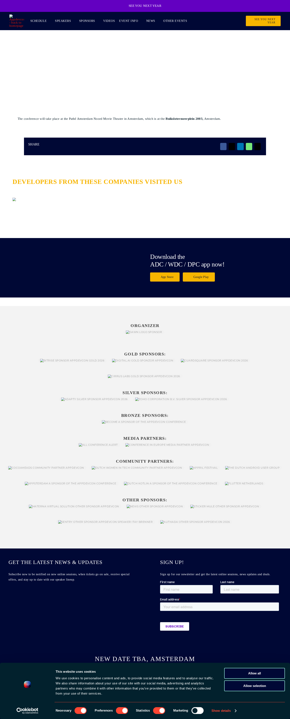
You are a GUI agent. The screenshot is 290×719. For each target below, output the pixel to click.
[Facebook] (223, 146)
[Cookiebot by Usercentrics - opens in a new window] (27, 711)
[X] (232, 146)
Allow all (254, 673)
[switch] (122, 710)
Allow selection (254, 686)
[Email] (257, 146)
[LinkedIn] (240, 146)
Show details (221, 710)
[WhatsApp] (249, 146)
